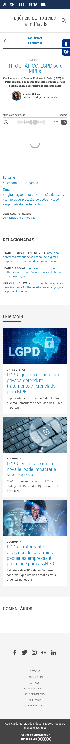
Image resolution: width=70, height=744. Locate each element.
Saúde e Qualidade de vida (25, 253)
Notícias (35, 671)
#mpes (28, 195)
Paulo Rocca (14, 268)
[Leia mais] (35, 346)
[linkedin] (53, 653)
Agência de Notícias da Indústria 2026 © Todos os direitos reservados (35, 725)
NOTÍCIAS (35, 38)
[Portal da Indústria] (4, 4)
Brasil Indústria (17, 283)
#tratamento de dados (30, 204)
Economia (14, 458)
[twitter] (24, 653)
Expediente (35, 705)
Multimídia (35, 699)
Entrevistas (16, 369)
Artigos (35, 682)
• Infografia (30, 183)
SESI (21, 4)
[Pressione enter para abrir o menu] (6, 21)
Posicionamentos (35, 688)
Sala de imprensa (35, 694)
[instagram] (34, 653)
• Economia (11, 183)
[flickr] (43, 653)
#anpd (7, 204)
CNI (12, 4)
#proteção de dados (50, 195)
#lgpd (55, 199)
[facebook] (14, 653)
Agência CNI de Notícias (21, 217)
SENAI (33, 4)
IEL (43, 4)
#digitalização (13, 195)
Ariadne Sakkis (31, 94)
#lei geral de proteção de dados (25, 199)
